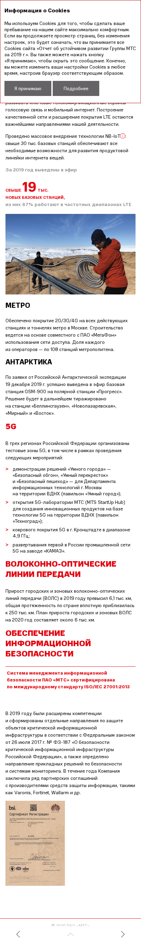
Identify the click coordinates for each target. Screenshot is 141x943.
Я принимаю (27, 88)
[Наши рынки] (31, 935)
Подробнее (76, 88)
